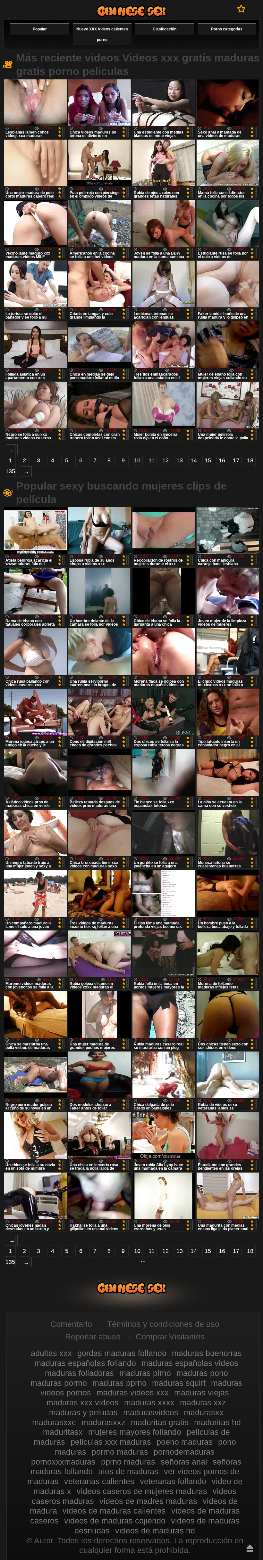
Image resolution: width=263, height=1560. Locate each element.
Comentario (71, 1324)
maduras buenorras (207, 1353)
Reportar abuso (93, 1336)
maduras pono (202, 1373)
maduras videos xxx (133, 1392)
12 (165, 460)
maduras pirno (145, 1373)
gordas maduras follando (121, 1353)
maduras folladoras (79, 1373)
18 (250, 460)
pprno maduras (128, 1461)
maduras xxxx (149, 1402)
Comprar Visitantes (170, 1336)
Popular (40, 29)
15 (208, 460)
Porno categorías (226, 29)
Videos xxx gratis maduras (131, 11)
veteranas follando (173, 1481)
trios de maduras (128, 1471)
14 (194, 460)
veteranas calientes (99, 1481)
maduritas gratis (160, 1422)
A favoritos (241, 8)
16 (222, 460)
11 (151, 460)
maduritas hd (217, 1422)
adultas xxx (51, 1353)
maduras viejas (201, 1392)
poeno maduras (185, 1441)
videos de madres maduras (148, 1501)
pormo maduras (120, 1451)
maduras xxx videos (83, 1402)
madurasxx (204, 1412)
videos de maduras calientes (114, 1510)
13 (179, 460)
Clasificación (164, 29)
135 (10, 471)
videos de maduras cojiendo (114, 1520)
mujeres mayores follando (134, 1431)
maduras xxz (203, 1402)
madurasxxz (103, 1422)
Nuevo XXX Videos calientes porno (102, 34)
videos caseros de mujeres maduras (142, 1491)
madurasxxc (54, 1422)
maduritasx (63, 1431)
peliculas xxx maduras (111, 1441)
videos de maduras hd (155, 1530)
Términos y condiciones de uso (163, 1324)
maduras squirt (179, 1382)
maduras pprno (119, 1382)
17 (236, 460)
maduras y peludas (83, 1412)
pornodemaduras (184, 1451)
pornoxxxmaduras (63, 1461)
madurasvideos (150, 1412)
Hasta (249, 1548)
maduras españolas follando (85, 1363)
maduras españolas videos (189, 1363)
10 (137, 460)
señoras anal (184, 1461)
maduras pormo (58, 1382)
